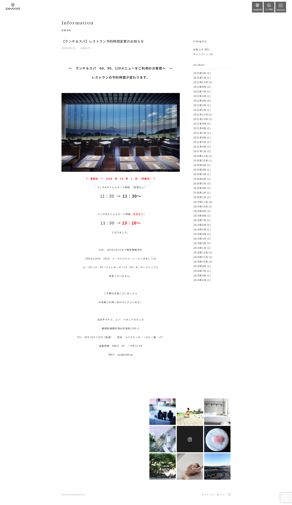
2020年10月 (200, 160)
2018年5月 (199, 280)
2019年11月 (200, 202)
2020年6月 (199, 179)
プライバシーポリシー (214, 494)
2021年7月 (199, 133)
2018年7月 (199, 271)
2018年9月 (199, 266)
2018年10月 (200, 261)
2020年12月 (200, 156)
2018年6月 (199, 275)
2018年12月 (200, 252)
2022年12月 (200, 82)
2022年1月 (199, 110)
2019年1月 (199, 248)
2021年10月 (200, 119)
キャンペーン (201, 54)
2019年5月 (199, 229)
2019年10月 (200, 206)
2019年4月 (199, 234)
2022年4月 (199, 100)
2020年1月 (199, 197)
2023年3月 (199, 73)
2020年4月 (199, 188)
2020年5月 (199, 183)
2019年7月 (199, 220)
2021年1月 (199, 151)
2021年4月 (199, 146)
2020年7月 (199, 174)
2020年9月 (199, 165)
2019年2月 (199, 243)
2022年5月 (199, 96)
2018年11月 (200, 257)
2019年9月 (199, 211)
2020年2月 (199, 192)
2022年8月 (199, 86)
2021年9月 (199, 123)
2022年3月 (199, 105)
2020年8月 (199, 169)
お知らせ (198, 49)
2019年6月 (199, 225)
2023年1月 (199, 77)
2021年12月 (200, 114)
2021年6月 (199, 137)
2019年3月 (199, 238)
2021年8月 (199, 128)
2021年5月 (199, 142)
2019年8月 (199, 215)
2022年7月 (199, 91)
